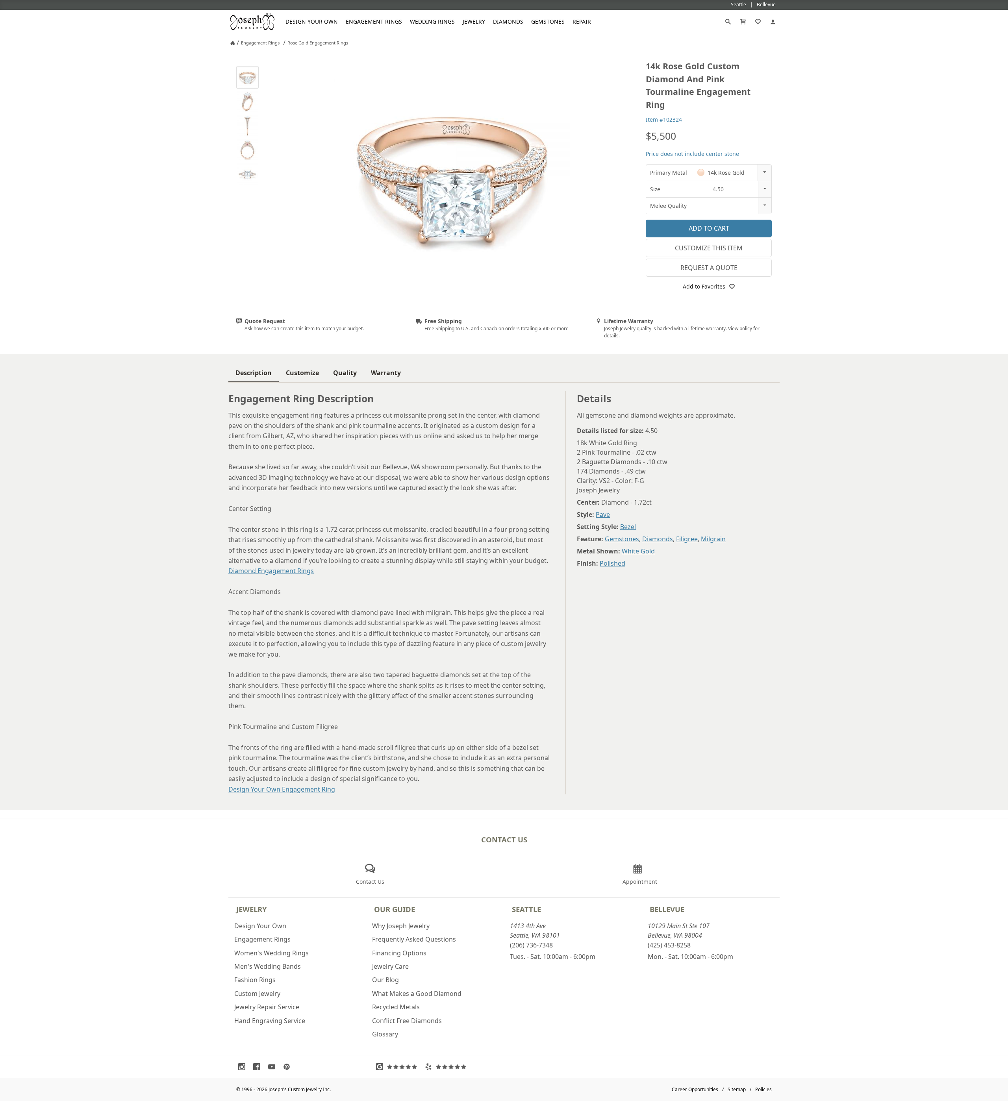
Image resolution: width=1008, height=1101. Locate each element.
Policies (763, 1089)
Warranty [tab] (386, 372)
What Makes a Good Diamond (416, 993)
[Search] (728, 21)
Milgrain (713, 539)
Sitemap (737, 1089)
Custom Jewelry (257, 993)
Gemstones (548, 21)
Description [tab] (253, 372)
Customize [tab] (302, 372)
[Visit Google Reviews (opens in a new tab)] (398, 1066)
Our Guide (394, 909)
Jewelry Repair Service (266, 1007)
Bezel (628, 526)
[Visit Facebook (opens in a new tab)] (258, 1066)
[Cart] (743, 21)
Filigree (687, 539)
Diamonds (508, 21)
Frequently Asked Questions (414, 939)
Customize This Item (709, 248)
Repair (582, 21)
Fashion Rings (255, 979)
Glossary (385, 1034)
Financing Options (399, 953)
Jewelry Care (390, 966)
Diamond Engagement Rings (271, 570)
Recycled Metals (396, 1007)
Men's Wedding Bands (267, 966)
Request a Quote (708, 267)
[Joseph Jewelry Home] (232, 43)
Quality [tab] (345, 372)
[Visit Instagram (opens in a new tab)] (243, 1066)
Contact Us (504, 839)
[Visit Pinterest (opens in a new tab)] (288, 1066)
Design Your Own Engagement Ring (281, 789)
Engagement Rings (374, 21)
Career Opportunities (695, 1089)
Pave (603, 514)
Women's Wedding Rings (271, 953)
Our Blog (385, 979)
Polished (612, 563)
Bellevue (667, 909)
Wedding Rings (432, 21)
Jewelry (474, 21)
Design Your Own (311, 21)
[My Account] (773, 21)
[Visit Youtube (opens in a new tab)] (273, 1066)
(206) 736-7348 (531, 945)
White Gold (638, 551)
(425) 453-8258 (669, 945)
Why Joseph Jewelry (401, 926)
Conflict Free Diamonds (407, 1020)
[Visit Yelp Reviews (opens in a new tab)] (447, 1066)
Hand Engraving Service (269, 1020)
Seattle (526, 909)
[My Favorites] (758, 21)
